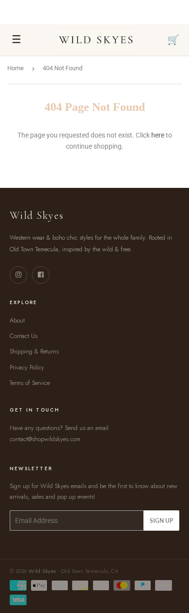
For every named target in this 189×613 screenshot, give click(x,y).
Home (15, 68)
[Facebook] (40, 275)
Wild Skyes (42, 571)
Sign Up (161, 520)
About (17, 320)
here (157, 135)
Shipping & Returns (34, 351)
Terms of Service (30, 382)
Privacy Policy (27, 367)
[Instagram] (18, 275)
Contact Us (23, 335)
